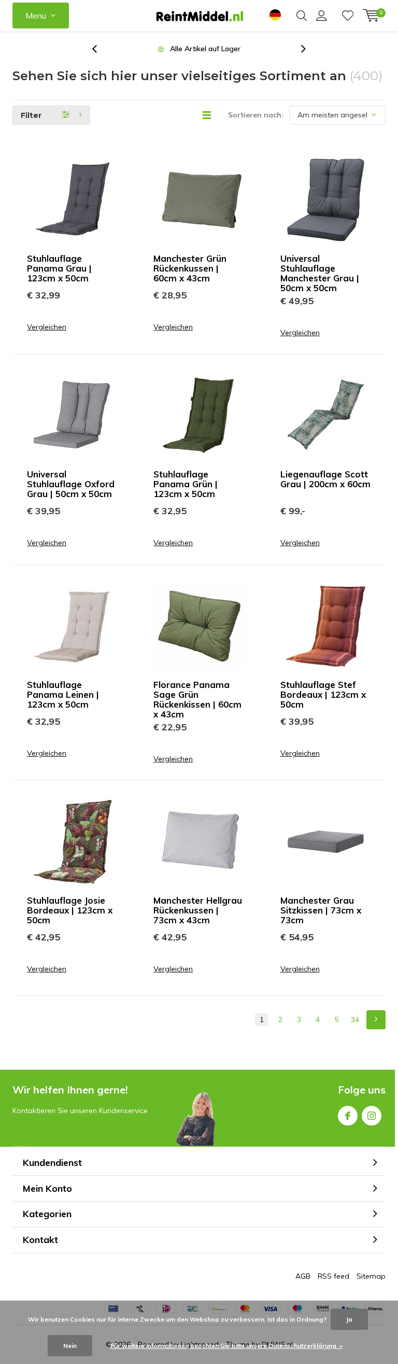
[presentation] (100, 49)
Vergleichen (46, 327)
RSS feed (333, 1276)
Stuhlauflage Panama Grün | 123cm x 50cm (185, 484)
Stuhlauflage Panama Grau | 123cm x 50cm (59, 268)
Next (376, 1019)
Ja (349, 1319)
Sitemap (371, 1276)
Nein (70, 1346)
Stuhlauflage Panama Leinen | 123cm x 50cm (63, 694)
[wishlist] (347, 15)
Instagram (371, 1116)
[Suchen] (301, 15)
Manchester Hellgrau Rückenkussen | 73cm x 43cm (197, 910)
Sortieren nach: (255, 114)
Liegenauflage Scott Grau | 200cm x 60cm (325, 479)
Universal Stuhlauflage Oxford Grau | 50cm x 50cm (71, 484)
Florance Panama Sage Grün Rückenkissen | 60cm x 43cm (197, 699)
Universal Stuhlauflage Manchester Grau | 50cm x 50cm (319, 273)
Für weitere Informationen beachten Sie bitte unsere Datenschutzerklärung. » (226, 1346)
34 (355, 1019)
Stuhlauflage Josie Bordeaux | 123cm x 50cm (69, 910)
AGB (302, 1276)
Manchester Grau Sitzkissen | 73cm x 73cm (320, 910)
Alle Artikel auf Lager (205, 48)
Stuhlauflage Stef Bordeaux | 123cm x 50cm (323, 694)
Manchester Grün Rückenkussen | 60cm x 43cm (189, 268)
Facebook (348, 1116)
